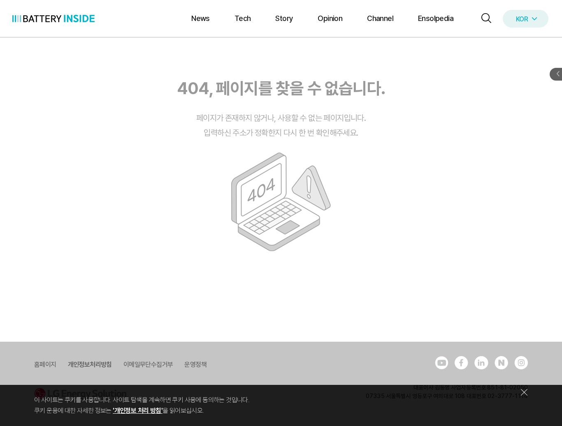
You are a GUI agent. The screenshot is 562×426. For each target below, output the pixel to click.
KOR (522, 19)
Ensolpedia (435, 18)
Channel (380, 18)
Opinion (330, 18)
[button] (484, 19)
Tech (243, 18)
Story (284, 18)
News (200, 18)
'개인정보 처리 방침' (138, 410)
